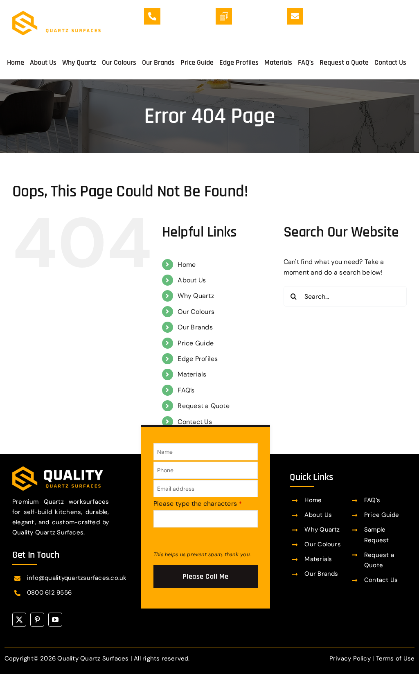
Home (187, 264)
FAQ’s (186, 390)
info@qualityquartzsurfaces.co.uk (358, 23)
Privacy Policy (350, 658)
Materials (192, 374)
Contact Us (195, 421)
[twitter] (19, 620)
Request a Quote (204, 405)
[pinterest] (37, 620)
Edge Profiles (198, 358)
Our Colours (196, 311)
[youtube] (55, 620)
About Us (192, 280)
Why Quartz (196, 295)
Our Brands (195, 327)
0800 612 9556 (49, 592)
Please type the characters (197, 503)
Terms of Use (395, 658)
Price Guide (196, 343)
